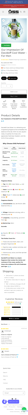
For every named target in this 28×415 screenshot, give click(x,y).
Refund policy (10, 409)
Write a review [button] (14, 318)
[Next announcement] (25, 2)
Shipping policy (20, 406)
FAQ (4, 379)
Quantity (3, 83)
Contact (5, 383)
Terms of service (19, 409)
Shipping (3, 64)
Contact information (15, 411)
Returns (5, 376)
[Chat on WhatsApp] (24, 409)
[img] (4, 328)
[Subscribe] (23, 393)
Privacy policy (12, 406)
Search (5, 372)
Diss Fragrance (12, 404)
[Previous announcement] (3, 2)
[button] (3, 12)
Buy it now (14, 96)
